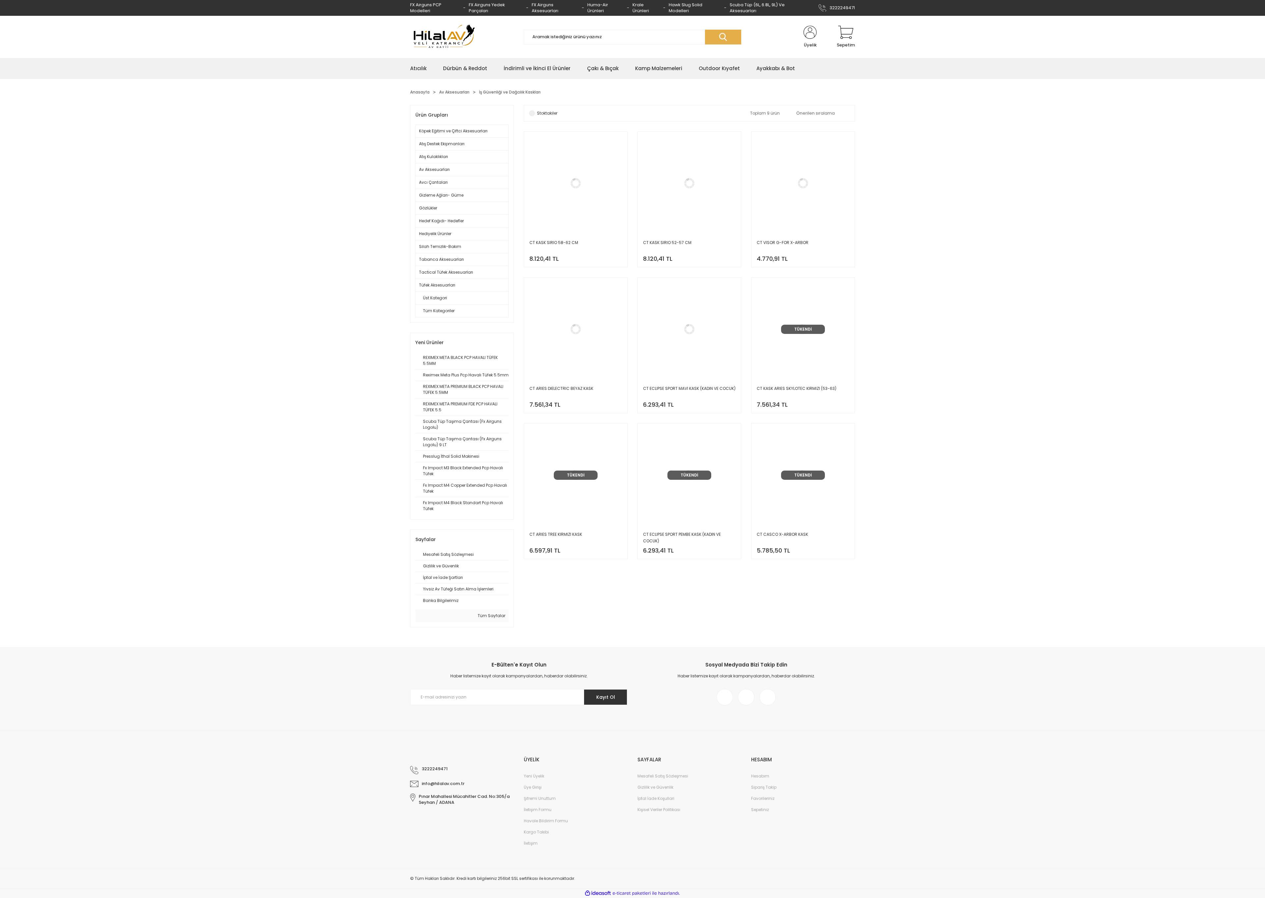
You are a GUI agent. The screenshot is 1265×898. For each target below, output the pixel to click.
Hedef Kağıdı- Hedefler (441, 221)
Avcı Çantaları (433, 182)
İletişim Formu (537, 809)
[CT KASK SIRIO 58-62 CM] (575, 199)
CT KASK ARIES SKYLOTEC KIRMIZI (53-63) (796, 388)
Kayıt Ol (605, 697)
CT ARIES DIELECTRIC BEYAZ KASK (561, 388)
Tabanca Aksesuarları (441, 259)
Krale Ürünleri (640, 8)
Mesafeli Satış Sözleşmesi (662, 776)
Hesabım (760, 776)
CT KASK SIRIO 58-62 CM (553, 242)
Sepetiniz (760, 809)
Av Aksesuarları (434, 169)
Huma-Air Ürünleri (597, 8)
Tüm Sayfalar (491, 615)
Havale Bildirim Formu (546, 821)
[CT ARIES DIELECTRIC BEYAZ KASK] (575, 345)
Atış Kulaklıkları (433, 156)
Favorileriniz (762, 798)
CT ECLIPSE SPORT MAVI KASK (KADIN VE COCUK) (689, 388)
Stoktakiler (547, 113)
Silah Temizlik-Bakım (440, 246)
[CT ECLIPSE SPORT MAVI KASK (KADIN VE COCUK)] (689, 345)
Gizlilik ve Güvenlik (655, 787)
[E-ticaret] (631, 893)
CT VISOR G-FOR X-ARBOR (782, 242)
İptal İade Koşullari (655, 798)
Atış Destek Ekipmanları (441, 144)
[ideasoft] (598, 893)
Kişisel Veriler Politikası (658, 809)
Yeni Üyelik (534, 776)
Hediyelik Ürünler (435, 233)
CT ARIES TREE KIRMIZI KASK (555, 534)
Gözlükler (428, 208)
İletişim (531, 843)
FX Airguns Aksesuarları (545, 8)
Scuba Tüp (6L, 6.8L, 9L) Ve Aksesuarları (757, 8)
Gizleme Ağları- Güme (441, 195)
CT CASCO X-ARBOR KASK (782, 534)
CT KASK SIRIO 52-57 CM (667, 242)
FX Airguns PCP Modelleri (425, 8)
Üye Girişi (533, 787)
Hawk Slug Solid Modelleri (685, 8)
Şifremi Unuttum (540, 798)
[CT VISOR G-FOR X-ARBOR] (803, 199)
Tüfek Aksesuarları (437, 285)
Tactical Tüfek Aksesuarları (446, 272)
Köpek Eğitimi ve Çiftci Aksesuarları (453, 131)
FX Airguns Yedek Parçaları (487, 8)
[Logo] (443, 37)
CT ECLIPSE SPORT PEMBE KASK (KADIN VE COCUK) (682, 537)
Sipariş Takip (763, 787)
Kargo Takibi (536, 832)
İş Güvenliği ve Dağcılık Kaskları (510, 92)
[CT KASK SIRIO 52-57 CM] (689, 199)
